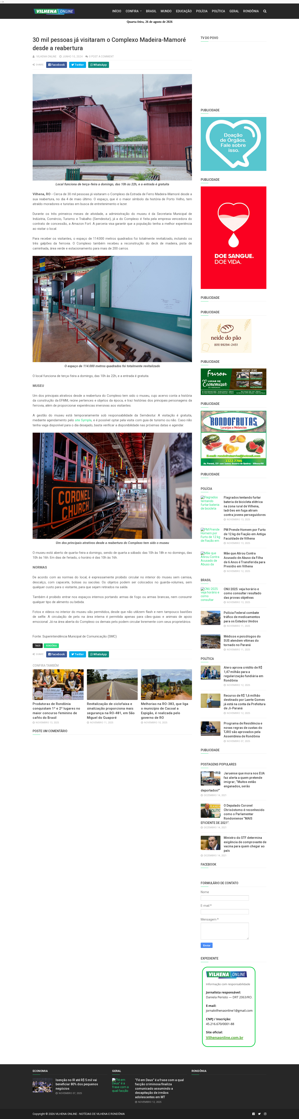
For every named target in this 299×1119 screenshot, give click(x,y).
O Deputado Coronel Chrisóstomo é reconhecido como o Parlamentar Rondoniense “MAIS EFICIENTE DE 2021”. (232, 814)
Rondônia (251, 11)
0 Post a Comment (101, 56)
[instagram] (264, 1114)
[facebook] (253, 1114)
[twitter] (259, 1114)
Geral (234, 11)
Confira (132, 11)
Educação (184, 11)
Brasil (151, 11)
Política (218, 11)
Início (116, 11)
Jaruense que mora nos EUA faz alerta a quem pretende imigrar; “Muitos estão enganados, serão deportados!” (233, 782)
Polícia (202, 11)
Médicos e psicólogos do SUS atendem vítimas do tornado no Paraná (242, 641)
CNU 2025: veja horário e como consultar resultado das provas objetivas (242, 593)
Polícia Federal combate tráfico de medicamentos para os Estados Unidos (242, 617)
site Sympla (83, 420)
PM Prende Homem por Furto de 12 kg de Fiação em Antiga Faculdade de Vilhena (245, 534)
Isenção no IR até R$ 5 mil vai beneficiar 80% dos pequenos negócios (77, 1084)
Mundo (166, 11)
